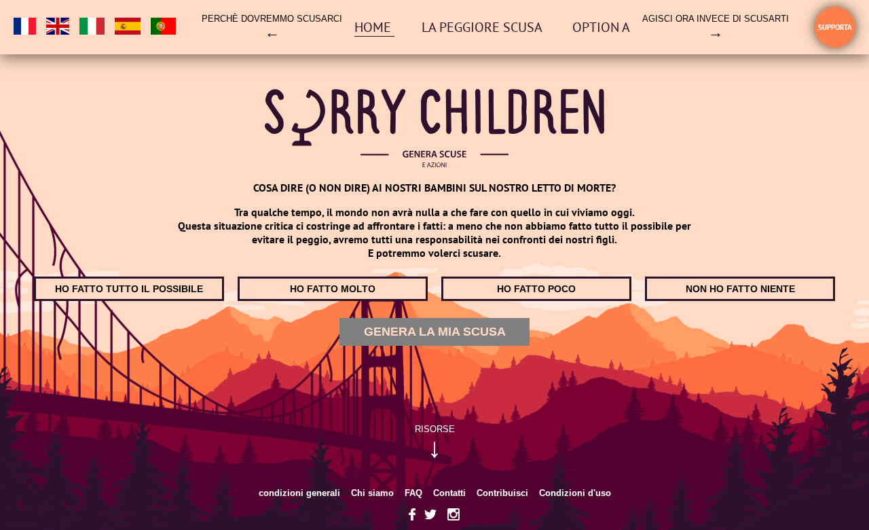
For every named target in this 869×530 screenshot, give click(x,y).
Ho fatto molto (332, 288)
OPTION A (601, 27)
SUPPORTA (835, 27)
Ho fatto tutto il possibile (129, 288)
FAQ (413, 493)
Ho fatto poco (536, 288)
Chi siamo (372, 493)
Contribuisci (502, 493)
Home (374, 27)
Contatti (449, 493)
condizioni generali (299, 493)
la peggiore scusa (483, 27)
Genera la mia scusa (435, 331)
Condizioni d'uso (575, 493)
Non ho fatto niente (740, 288)
